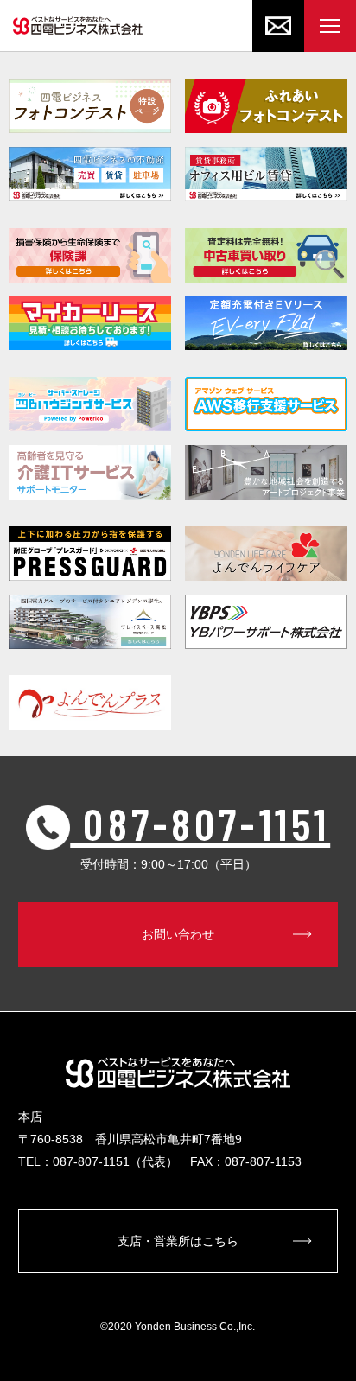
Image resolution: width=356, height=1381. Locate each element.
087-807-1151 (200, 823)
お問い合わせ (178, 934)
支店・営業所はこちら (178, 1241)
